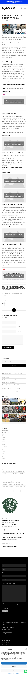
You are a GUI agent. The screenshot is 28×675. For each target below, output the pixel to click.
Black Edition (15, 473)
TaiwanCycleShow (17, 490)
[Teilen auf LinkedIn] (5, 304)
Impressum (18, 673)
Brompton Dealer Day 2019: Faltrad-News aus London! (12, 373)
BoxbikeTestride (21, 473)
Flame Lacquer (18, 482)
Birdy (3, 434)
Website (19, 331)
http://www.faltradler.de (11, 539)
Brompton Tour (17, 477)
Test (3, 455)
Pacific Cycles (5, 446)
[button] (26, 648)
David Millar (12, 480)
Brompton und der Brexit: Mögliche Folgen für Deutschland (12, 391)
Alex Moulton (5, 430)
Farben (13, 482)
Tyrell (3, 456)
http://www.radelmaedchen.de (9, 526)
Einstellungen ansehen (14, 670)
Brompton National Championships (8, 477)
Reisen (3, 448)
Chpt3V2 (4, 480)
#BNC (4, 471)
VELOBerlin (10, 493)
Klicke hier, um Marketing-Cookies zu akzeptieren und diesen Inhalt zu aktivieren (14, 101)
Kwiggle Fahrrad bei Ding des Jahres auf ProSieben (11, 388)
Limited (22, 484)
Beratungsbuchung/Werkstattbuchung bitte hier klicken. (14, 2)
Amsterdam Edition (21, 471)
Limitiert (4, 486)
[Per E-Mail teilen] (6, 304)
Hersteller (4, 442)
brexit (3, 475)
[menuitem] (21, 8)
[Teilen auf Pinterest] (4, 304)
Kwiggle (3, 444)
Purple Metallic (15, 488)
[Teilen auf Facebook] (2, 304)
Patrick (4, 295)
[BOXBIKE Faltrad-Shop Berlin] (11, 8)
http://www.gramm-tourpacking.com (10, 531)
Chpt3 (22, 477)
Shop (7, 20)
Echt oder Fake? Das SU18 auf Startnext (9, 382)
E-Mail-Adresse (19, 327)
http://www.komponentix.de (8, 548)
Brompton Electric (16, 254)
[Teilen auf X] (3, 304)
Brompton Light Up (13, 475)
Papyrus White (22, 486)
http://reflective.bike (6, 535)
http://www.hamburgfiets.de (8, 522)
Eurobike (16, 480)
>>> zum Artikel (6, 91)
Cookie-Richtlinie (11, 673)
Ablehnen (14, 666)
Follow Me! (14, 422)
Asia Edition (4, 473)
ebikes (3, 20)
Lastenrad (18, 484)
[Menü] (24, 8)
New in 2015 (11, 486)
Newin (7, 486)
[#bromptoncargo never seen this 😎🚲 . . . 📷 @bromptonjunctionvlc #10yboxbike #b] (6, 401)
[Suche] (21, 8)
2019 (16, 471)
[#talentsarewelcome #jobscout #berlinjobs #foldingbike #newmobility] (14, 401)
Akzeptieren (14, 663)
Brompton (4, 435)
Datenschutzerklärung (14, 604)
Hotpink (14, 484)
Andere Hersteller (6, 432)
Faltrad (20, 480)
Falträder (9, 482)
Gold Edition (10, 484)
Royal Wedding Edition (6, 490)
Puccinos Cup (9, 488)
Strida (3, 451)
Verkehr (3, 458)
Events (3, 441)
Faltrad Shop (5, 482)
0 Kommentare (15, 293)
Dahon (3, 437)
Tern (3, 453)
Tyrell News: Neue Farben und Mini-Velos (9, 379)
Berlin (8, 473)
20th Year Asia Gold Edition (10, 471)
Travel (4, 493)
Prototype (4, 488)
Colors (8, 480)
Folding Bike (5, 484)
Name (19, 322)
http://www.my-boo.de (7, 543)
